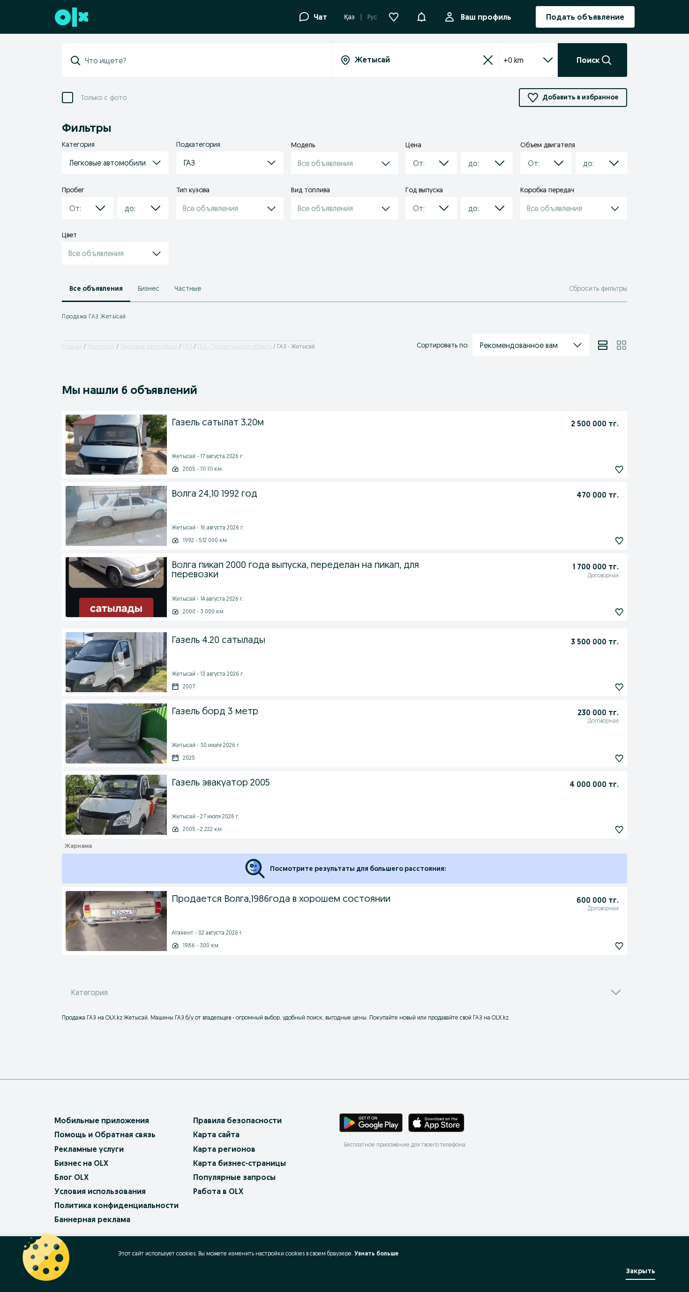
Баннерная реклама (92, 1219)
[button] (421, 16)
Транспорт (101, 346)
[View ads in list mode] (602, 345)
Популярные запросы (234, 1177)
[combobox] (202, 60)
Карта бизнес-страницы (239, 1163)
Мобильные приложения (101, 1120)
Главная (72, 346)
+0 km (513, 60)
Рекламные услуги (89, 1149)
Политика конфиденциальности (116, 1205)
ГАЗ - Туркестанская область (234, 346)
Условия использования (100, 1191)
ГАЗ (187, 346)
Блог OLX (71, 1177)
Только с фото (104, 98)
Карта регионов (224, 1149)
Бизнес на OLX (81, 1163)
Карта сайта (216, 1134)
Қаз (349, 17)
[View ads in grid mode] (621, 345)
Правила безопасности (237, 1120)
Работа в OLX (218, 1191)
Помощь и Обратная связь (105, 1134)
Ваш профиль (486, 17)
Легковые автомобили (149, 346)
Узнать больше (376, 1253)
